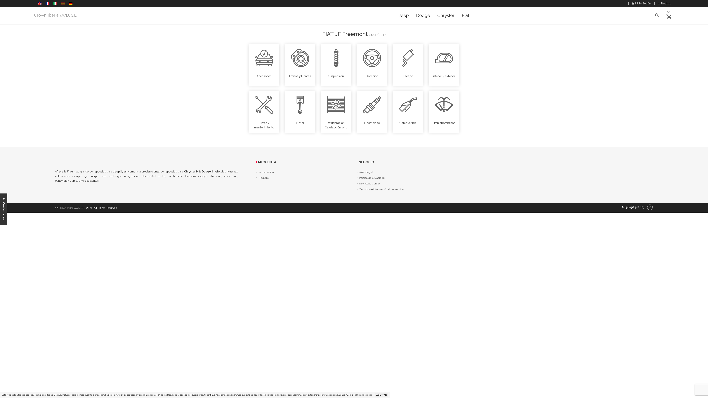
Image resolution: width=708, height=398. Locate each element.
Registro (665, 3)
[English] (39, 4)
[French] (47, 4)
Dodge (423, 15)
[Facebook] (650, 207)
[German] (70, 4)
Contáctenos (3, 210)
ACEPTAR (381, 395)
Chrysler (445, 15)
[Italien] (55, 4)
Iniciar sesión (642, 3)
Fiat (465, 15)
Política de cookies (363, 395)
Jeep (404, 15)
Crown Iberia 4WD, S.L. (55, 15)
